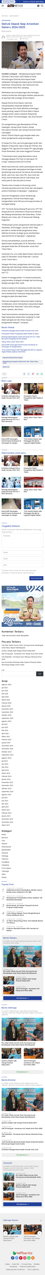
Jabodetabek (6, 20)
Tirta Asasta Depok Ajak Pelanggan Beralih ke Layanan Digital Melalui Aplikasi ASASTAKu (22, 351)
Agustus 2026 (6, 684)
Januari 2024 (6, 779)
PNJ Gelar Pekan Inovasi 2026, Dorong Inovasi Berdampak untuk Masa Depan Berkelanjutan (20, 972)
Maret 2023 (6, 810)
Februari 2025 (6, 739)
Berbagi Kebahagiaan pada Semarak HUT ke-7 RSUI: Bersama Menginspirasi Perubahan (21, 338)
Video (4, 874)
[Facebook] (12, 1258)
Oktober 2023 (6, 788)
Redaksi (37, 1264)
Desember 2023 (7, 782)
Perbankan (5, 865)
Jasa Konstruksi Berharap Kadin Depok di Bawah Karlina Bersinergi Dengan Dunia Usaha (22, 1143)
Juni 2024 (5, 764)
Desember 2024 (7, 746)
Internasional (6, 847)
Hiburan (4, 844)
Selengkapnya (21, 998)
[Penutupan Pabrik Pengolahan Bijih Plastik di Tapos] (33, 388)
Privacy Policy (26, 1264)
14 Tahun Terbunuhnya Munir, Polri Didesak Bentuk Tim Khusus (25, 922)
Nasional (5, 853)
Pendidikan (5, 862)
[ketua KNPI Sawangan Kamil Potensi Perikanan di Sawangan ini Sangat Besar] (11, 431)
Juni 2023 (5, 801)
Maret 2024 (6, 773)
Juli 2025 (5, 724)
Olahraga (5, 856)
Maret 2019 (6, 825)
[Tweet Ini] (28, 374)
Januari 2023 (6, 816)
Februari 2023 (6, 813)
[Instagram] (25, 1258)
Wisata (4, 877)
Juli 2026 (5, 688)
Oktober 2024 (6, 752)
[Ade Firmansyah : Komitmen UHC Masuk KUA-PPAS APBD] (8, 990)
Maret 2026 (6, 700)
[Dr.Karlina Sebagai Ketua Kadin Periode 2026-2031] (11, 388)
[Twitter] (16, 1258)
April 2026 (5, 697)
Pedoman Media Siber (28, 1267)
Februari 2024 (6, 776)
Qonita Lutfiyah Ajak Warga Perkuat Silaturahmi (24, 2)
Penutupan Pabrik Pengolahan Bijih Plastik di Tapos (20, 334)
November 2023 (7, 785)
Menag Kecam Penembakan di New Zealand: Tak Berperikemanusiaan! (24, 899)
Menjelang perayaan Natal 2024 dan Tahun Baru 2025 (23, 36)
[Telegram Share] (37, 374)
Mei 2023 (5, 804)
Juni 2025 (5, 727)
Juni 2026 (5, 691)
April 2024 (5, 770)
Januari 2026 (6, 706)
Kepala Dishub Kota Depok (19, 35)
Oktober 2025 (6, 715)
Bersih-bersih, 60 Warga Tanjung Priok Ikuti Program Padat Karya (22, 906)
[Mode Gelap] (38, 6)
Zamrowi (29, 37)
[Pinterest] (20, 1258)
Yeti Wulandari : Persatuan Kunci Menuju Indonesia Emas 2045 (22, 1135)
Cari (3, 670)
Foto (3, 841)
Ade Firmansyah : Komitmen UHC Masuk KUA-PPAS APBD (22, 654)
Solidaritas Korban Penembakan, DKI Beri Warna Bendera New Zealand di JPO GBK (24, 891)
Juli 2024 (5, 761)
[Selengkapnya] (41, 1221)
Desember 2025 (7, 709)
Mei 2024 (5, 767)
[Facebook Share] (24, 374)
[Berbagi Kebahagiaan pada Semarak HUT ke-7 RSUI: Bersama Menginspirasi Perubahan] (11, 410)
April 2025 (5, 733)
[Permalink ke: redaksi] (3, 37)
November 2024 (7, 749)
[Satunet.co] (14, 6)
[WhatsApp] (29, 1258)
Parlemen (5, 859)
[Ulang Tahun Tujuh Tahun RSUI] (33, 410)
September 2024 (7, 755)
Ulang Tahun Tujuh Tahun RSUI (12, 342)
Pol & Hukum (6, 868)
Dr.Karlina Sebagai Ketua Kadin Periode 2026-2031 (20, 331)
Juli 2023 (5, 798)
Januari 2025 (6, 743)
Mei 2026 (5, 694)
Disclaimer (13, 1267)
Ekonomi (5, 838)
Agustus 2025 (6, 721)
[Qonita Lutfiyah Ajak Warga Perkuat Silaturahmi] (8, 980)
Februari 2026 (6, 703)
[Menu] (3, 6)
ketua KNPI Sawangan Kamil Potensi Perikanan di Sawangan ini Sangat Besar (19, 346)
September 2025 (7, 718)
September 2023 (7, 791)
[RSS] (33, 1258)
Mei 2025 (5, 730)
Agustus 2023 (6, 794)
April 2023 (5, 807)
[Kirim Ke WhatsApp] (41, 374)
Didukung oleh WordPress (15, 1269)
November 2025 (7, 712)
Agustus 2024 (6, 758)
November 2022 (7, 822)
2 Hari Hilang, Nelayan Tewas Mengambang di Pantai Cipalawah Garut (23, 914)
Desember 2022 (7, 819)
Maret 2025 (6, 736)
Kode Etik (15, 1264)
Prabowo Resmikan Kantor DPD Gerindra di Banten (22, 929)
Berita (4, 834)
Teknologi (5, 871)
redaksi (8, 35)
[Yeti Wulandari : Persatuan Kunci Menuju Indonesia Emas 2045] (33, 1229)
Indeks (7, 1264)
